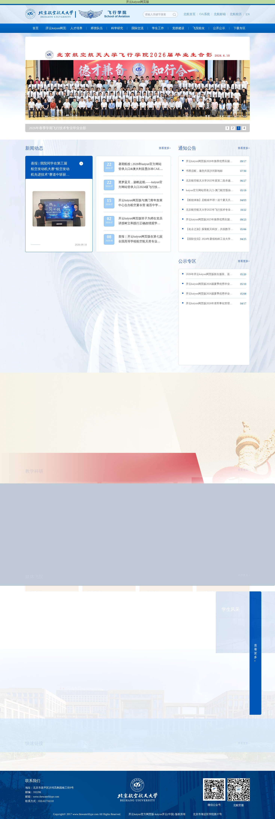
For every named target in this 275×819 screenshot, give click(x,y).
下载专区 (239, 28)
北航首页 (189, 14)
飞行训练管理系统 (235, 740)
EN (248, 14)
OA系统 (204, 14)
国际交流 (137, 28)
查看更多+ (165, 148)
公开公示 (219, 28)
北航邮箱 (220, 14)
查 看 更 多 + (255, 653)
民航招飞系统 (184, 740)
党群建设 (178, 28)
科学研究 (117, 28)
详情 (85, 467)
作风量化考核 (38, 740)
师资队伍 (97, 28)
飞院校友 (199, 28)
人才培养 (76, 28)
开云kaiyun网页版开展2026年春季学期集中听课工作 (69, 445)
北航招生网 (133, 740)
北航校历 (236, 14)
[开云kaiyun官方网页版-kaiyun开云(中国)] (78, 14)
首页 (36, 28)
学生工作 (158, 28)
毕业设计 (83, 740)
